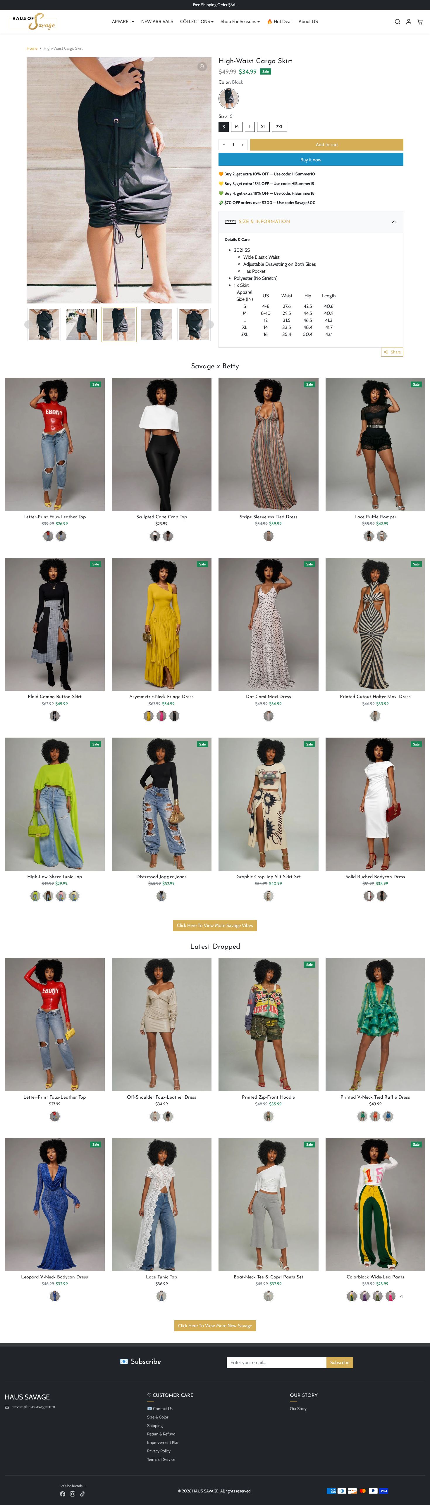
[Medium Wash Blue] (161, 896)
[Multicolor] (268, 536)
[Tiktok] (82, 1493)
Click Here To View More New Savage (215, 1325)
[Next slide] (210, 324)
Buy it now (310, 160)
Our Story (298, 1408)
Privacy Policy (159, 1451)
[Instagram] (73, 1493)
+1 (401, 1296)
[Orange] (375, 1116)
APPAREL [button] (121, 21)
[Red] (48, 536)
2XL (279, 127)
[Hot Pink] (161, 716)
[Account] (408, 21)
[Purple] (365, 1296)
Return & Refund (161, 1434)
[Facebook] (63, 1493)
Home (32, 48)
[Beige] (155, 1116)
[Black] (229, 98)
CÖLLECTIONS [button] (195, 21)
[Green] (362, 1116)
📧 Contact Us (160, 1408)
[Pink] (61, 896)
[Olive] (377, 1296)
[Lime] (35, 896)
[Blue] (388, 1116)
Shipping (155, 1425)
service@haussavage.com (33, 1406)
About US (308, 21)
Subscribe (339, 1362)
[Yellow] (148, 716)
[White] (155, 536)
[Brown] (48, 896)
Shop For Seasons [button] (238, 21)
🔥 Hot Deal (279, 21)
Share (396, 352)
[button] (397, 21)
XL (263, 127)
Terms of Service (161, 1459)
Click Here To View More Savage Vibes (215, 925)
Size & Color (157, 1417)
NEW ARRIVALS (157, 21)
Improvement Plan (163, 1442)
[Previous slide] (28, 324)
